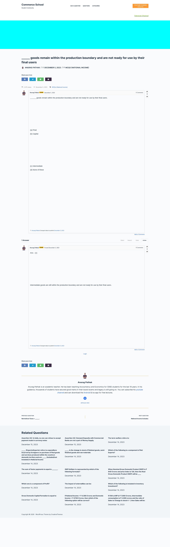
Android (87, 393)
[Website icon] (85, 398)
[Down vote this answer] (147, 251)
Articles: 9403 (85, 403)
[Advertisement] (85, 34)
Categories (96, 6)
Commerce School (33, 4)
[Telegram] (32, 79)
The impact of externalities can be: (78, 484)
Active (144, 240)
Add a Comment (139, 234)
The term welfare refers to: (118, 438)
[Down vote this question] (147, 96)
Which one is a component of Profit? (35, 484)
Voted (137, 240)
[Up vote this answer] (147, 246)
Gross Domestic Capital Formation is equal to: (39, 496)
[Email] (48, 79)
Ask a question (75, 6)
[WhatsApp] (40, 79)
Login (85, 354)
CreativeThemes (57, 514)
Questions (86, 6)
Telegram (138, 16)
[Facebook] (25, 79)
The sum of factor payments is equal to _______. (40, 469)
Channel (145, 16)
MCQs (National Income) (77, 68)
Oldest (122, 240)
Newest (130, 240)
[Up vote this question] (147, 91)
